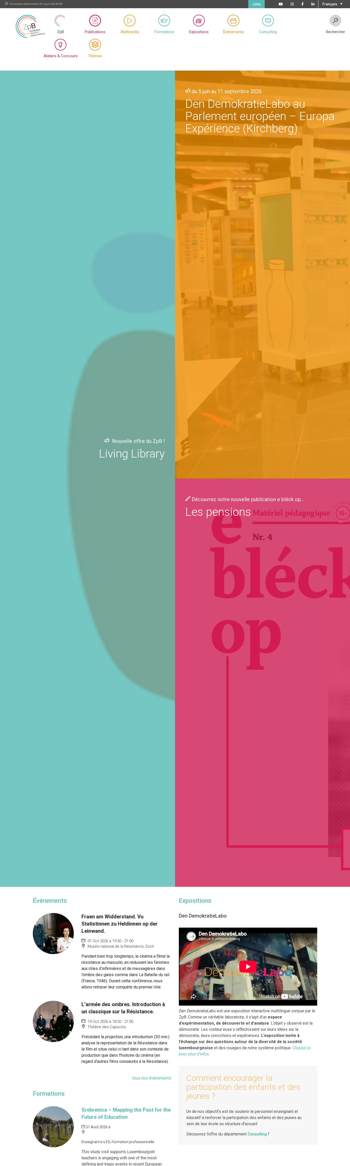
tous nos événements (151, 1078)
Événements (233, 32)
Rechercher (335, 32)
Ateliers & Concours (61, 56)
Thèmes (95, 56)
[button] (331, 3)
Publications (95, 32)
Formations (164, 32)
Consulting (268, 32)
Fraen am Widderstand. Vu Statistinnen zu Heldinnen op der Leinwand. (119, 924)
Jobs (256, 4)
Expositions (199, 32)
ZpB (60, 32)
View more (87, 479)
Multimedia (130, 32)
